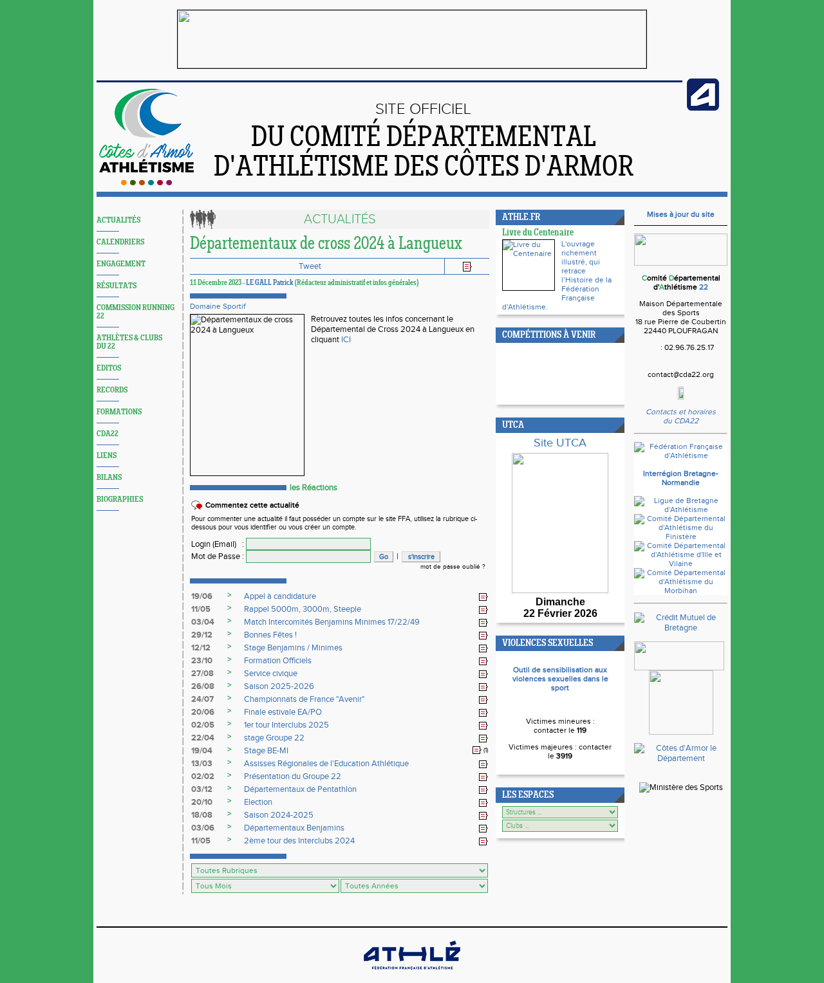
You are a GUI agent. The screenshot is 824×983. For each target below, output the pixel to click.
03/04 (202, 622)
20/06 (202, 712)
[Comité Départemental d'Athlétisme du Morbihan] (680, 590)
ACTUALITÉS (118, 220)
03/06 (202, 828)
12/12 (201, 648)
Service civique (270, 673)
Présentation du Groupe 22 (292, 776)
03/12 (201, 789)
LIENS (107, 456)
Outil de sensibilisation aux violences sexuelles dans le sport (560, 678)
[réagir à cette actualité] (483, 597)
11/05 (201, 609)
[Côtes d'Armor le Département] (680, 758)
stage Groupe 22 (274, 738)
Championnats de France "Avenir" (304, 699)
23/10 (201, 661)
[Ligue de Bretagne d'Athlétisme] (680, 509)
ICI (346, 340)
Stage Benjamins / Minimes (293, 648)
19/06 (201, 596)
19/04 (201, 751)
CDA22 (107, 434)
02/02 (202, 776)
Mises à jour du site (681, 214)
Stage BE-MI (266, 751)
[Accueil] (146, 183)
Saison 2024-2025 (279, 815)
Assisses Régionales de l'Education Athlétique (326, 763)
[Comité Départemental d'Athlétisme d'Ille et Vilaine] (680, 563)
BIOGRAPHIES (120, 499)
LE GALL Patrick (270, 283)
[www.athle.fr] (703, 108)
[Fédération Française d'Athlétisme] (680, 455)
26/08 (202, 686)
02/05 (202, 725)
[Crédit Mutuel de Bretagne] (680, 628)
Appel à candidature (280, 596)
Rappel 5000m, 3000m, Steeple (302, 609)
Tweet (310, 266)
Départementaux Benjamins (294, 828)
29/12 (201, 635)
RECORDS (112, 390)
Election (258, 802)
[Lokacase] (681, 732)
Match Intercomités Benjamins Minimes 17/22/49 (332, 622)
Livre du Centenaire (538, 233)
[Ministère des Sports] (681, 787)
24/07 (202, 699)
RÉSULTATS (116, 286)
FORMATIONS (119, 412)
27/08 (202, 673)
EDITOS (109, 368)
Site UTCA (560, 443)
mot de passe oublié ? (452, 567)
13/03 (201, 763)
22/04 (202, 738)
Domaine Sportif (217, 306)
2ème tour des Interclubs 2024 (299, 841)
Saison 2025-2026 (279, 686)
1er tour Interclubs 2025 (286, 725)
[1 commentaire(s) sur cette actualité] (477, 750)
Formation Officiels (278, 661)
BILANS (109, 477)
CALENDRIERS (120, 242)
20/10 (201, 802)
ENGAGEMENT (121, 264)
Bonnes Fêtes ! (270, 635)
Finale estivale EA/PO (283, 712)
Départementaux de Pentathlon (300, 789)
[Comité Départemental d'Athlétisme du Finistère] (680, 536)
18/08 (201, 815)
